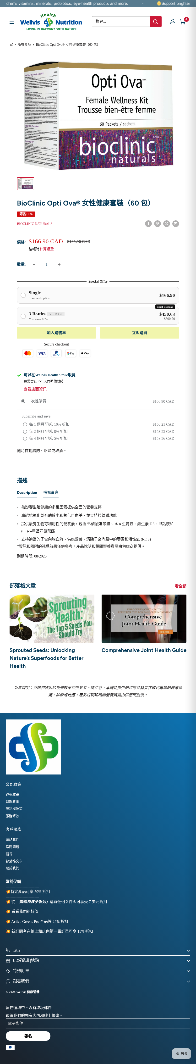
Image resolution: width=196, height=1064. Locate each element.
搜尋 (9, 854)
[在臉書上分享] (148, 223)
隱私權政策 (14, 809)
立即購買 (139, 333)
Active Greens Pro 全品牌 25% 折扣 (39, 921)
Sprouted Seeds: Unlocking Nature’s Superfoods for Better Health (46, 658)
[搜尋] (156, 21)
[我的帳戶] (172, 21)
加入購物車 (56, 333)
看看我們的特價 (24, 911)
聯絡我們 (12, 839)
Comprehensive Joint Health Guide (144, 650)
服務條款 (12, 816)
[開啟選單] (12, 22)
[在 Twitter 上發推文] (166, 223)
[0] (182, 21)
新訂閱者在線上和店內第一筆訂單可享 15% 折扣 (52, 931)
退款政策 (12, 801)
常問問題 (12, 847)
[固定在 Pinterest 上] (157, 223)
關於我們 (12, 868)
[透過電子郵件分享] (175, 223)
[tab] (27, 493)
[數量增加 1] (59, 264)
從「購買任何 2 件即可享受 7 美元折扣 (59, 902)
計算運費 (46, 249)
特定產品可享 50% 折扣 (30, 892)
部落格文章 (14, 861)
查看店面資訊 (35, 389)
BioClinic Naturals (34, 224)
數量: (21, 264)
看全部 (181, 586)
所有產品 (24, 44)
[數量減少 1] (34, 264)
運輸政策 (12, 794)
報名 (28, 1036)
